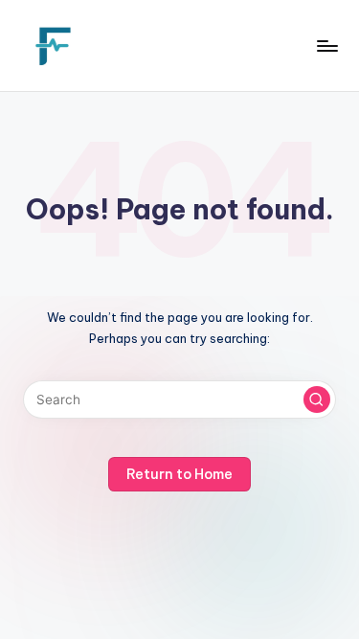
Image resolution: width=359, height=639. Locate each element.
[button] (316, 399)
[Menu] (326, 45)
